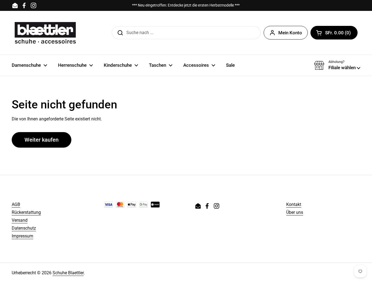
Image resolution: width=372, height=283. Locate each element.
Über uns (294, 212)
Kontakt (293, 204)
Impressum (22, 236)
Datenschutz (24, 228)
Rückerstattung (26, 212)
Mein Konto (290, 32)
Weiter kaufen (42, 139)
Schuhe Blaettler (68, 272)
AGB (16, 204)
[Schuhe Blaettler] (45, 32)
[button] (334, 32)
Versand (20, 220)
